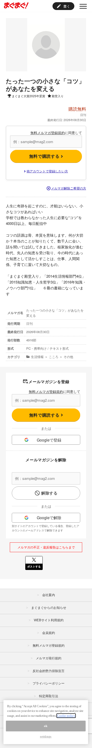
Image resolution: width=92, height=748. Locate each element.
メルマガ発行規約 (48, 658)
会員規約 (48, 633)
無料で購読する (45, 156)
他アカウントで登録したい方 (47, 171)
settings (46, 736)
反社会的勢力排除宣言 (49, 671)
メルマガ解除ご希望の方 (68, 188)
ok (46, 726)
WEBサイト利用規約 (49, 620)
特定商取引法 (48, 696)
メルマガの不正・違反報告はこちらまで (46, 547)
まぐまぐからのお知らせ (48, 608)
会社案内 (48, 595)
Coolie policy (66, 715)
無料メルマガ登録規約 (47, 132)
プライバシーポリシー (49, 683)
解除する (49, 493)
